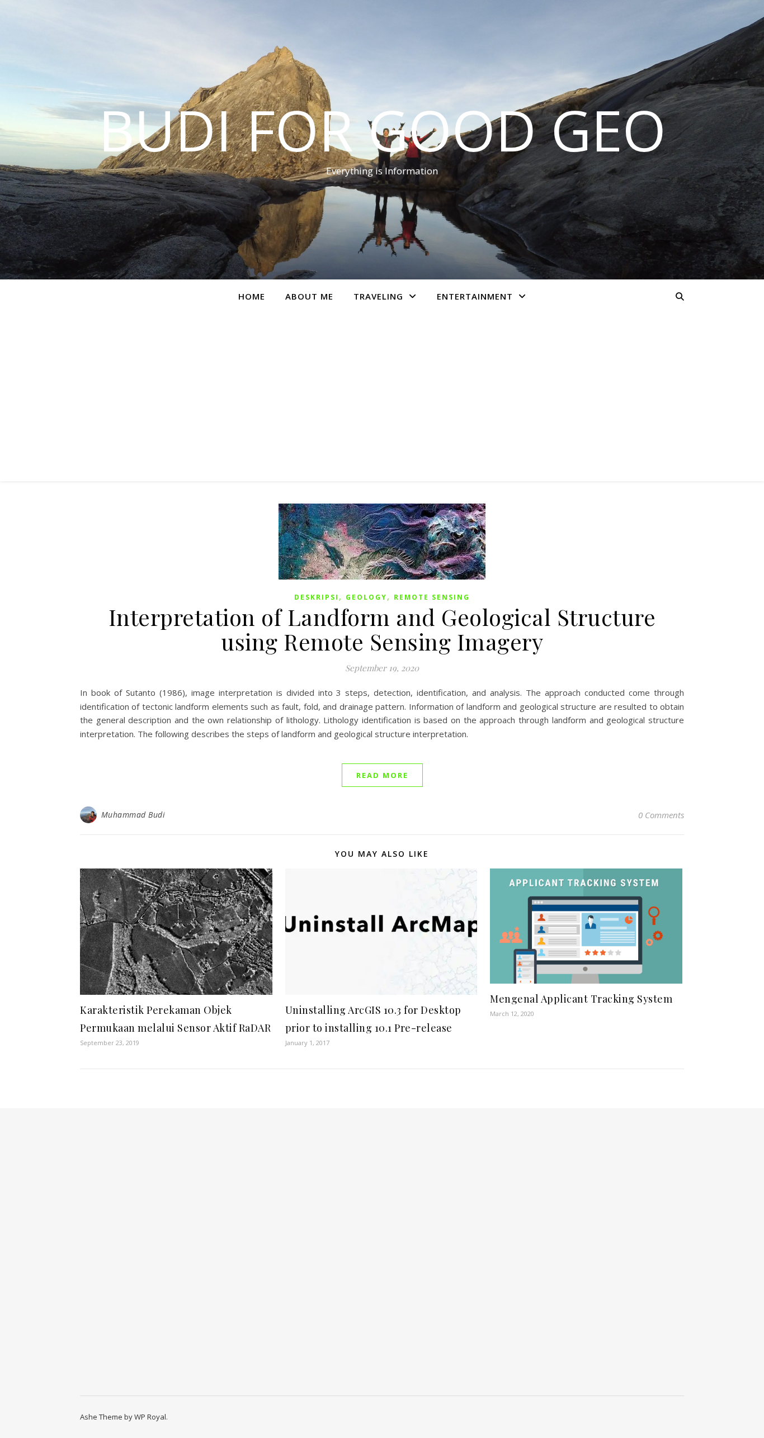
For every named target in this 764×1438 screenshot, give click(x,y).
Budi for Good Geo (382, 130)
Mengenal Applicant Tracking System (581, 998)
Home (251, 296)
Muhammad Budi (133, 814)
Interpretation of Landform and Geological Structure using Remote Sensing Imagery (382, 629)
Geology (366, 597)
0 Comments (661, 814)
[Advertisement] (382, 397)
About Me (309, 296)
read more (382, 775)
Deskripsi (316, 597)
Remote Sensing (432, 597)
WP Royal (150, 1417)
